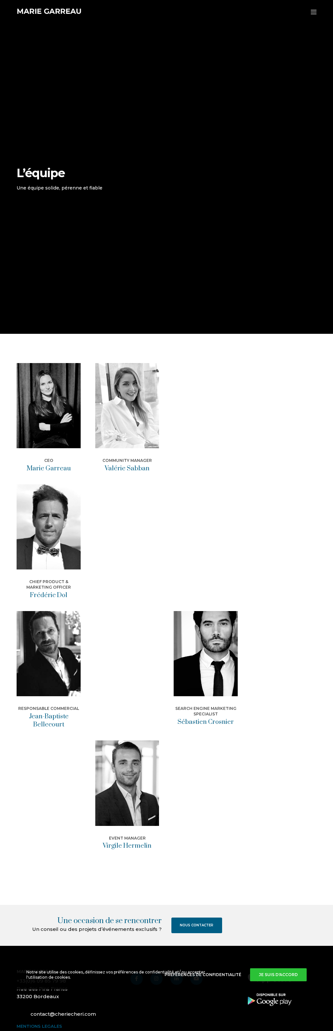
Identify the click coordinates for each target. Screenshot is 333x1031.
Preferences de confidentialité (203, 974)
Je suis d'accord (278, 974)
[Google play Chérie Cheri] (270, 999)
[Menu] (310, 12)
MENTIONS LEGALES (39, 1026)
